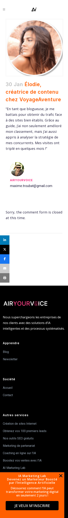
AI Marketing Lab (14, 468)
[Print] (4, 278)
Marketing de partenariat (19, 446)
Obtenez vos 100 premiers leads (24, 431)
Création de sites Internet (19, 423)
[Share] (4, 240)
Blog (6, 352)
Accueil (7, 388)
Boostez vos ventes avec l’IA (22, 460)
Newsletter (10, 359)
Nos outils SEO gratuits (18, 438)
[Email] (4, 268)
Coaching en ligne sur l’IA (19, 453)
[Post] (4, 249)
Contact (8, 395)
